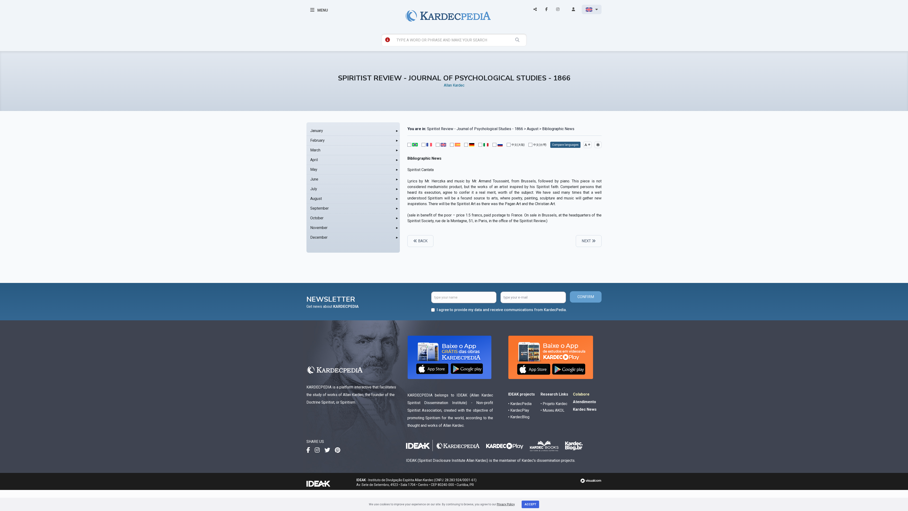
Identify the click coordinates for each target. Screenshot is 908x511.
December (318, 237)
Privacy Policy (506, 504)
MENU (322, 10)
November (318, 227)
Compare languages (565, 144)
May (313, 169)
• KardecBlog (518, 417)
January (316, 130)
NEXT (587, 241)
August (316, 198)
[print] (598, 144)
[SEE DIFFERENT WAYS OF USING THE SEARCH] (387, 39)
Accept (530, 504)
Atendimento (584, 402)
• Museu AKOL (552, 410)
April (314, 160)
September (319, 208)
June (314, 179)
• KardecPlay (518, 410)
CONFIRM (585, 297)
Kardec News (585, 409)
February (317, 140)
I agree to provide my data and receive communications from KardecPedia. (502, 310)
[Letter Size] (587, 144)
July (313, 189)
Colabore (581, 394)
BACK (422, 241)
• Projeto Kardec (554, 403)
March (315, 150)
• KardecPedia (520, 403)
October (316, 218)
